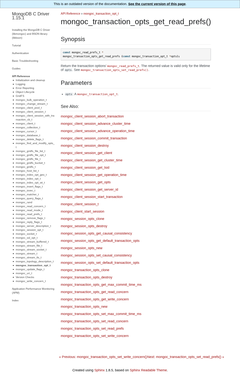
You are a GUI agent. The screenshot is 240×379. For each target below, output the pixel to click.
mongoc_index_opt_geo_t (31, 174)
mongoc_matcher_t (27, 194)
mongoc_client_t (25, 123)
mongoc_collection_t (28, 127)
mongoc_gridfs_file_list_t (30, 151)
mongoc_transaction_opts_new (84, 306)
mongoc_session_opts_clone (82, 219)
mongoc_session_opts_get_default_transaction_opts (100, 241)
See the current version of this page (157, 4)
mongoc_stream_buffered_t (32, 241)
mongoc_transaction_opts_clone (85, 270)
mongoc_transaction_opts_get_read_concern (94, 292)
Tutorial (16, 45)
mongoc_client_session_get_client (86, 153)
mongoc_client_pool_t (29, 107)
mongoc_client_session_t (80, 204)
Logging (20, 84)
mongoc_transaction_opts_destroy (86, 277)
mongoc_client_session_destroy (85, 145)
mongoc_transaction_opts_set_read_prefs (92, 328)
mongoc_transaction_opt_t (101, 13)
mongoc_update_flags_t (30, 269)
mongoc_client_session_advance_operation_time (98, 131)
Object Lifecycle (25, 91)
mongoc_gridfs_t (26, 166)
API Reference (70, 13)
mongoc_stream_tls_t (28, 257)
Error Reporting (25, 87)
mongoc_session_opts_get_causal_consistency (96, 233)
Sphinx (99, 370)
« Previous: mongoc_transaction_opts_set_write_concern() (103, 357)
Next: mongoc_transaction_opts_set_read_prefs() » (185, 357)
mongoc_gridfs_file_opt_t (31, 154)
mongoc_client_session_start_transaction (92, 197)
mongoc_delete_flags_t (30, 139)
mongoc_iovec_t (25, 190)
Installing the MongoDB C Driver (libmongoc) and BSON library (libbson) (31, 33)
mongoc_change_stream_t (32, 103)
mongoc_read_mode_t (29, 210)
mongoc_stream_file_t (29, 245)
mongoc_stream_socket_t (31, 249)
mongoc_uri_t (24, 273)
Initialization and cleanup (30, 80)
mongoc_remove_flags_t (30, 218)
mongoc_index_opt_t (28, 178)
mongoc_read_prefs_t (29, 214)
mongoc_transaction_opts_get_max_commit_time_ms (101, 285)
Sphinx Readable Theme (148, 370)
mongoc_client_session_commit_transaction (94, 138)
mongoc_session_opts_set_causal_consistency (96, 255)
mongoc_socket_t (26, 233)
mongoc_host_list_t (27, 170)
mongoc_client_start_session (82, 211)
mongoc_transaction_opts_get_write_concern (95, 299)
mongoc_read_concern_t (31, 206)
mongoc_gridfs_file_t (28, 158)
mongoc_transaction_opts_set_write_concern (95, 336)
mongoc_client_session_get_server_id (89, 189)
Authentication (20, 53)
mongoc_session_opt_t (29, 229)
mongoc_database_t (28, 135)
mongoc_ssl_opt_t (27, 237)
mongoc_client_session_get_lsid (85, 167)
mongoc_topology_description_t (35, 261)
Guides (16, 68)
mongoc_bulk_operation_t (31, 99)
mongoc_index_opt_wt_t (30, 182)
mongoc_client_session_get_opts (86, 182)
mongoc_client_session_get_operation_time (94, 175)
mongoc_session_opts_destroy (84, 226)
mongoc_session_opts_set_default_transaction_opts (100, 263)
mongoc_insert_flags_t (29, 186)
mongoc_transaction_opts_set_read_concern (94, 321)
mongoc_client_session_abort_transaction (92, 116)
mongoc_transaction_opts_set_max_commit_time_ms (101, 314)
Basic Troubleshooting (25, 60)
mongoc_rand (24, 202)
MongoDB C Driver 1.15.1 (30, 15)
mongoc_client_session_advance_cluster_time (95, 124)
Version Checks (25, 277)
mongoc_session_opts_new (81, 248)
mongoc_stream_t (26, 253)
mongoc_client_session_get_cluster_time (91, 160)
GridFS (20, 95)
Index (15, 300)
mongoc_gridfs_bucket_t (30, 162)
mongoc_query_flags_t (29, 198)
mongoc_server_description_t (33, 225)
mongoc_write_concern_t (31, 281)
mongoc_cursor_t (26, 131)
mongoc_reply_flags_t (29, 221)
